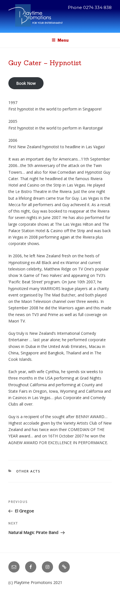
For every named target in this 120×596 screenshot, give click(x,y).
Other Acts (28, 471)
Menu (63, 40)
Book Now (26, 83)
